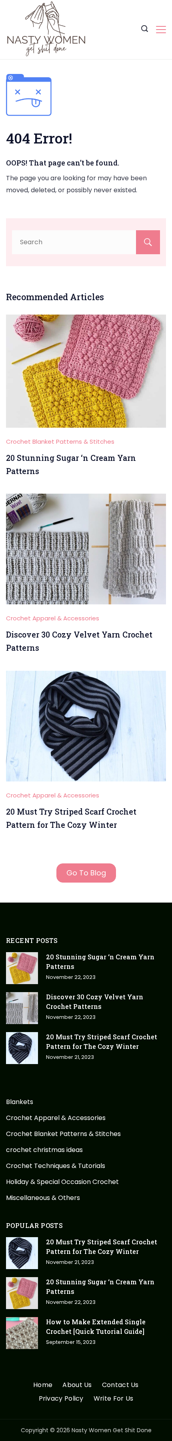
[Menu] (161, 30)
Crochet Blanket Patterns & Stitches (60, 441)
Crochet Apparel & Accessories (52, 618)
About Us (77, 1385)
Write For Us (114, 1399)
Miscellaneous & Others (43, 1197)
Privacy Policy (61, 1399)
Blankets (19, 1101)
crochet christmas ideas (44, 1149)
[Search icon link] (144, 29)
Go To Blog (86, 873)
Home (42, 1385)
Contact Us (120, 1385)
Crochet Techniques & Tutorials (55, 1165)
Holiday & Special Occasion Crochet (62, 1181)
